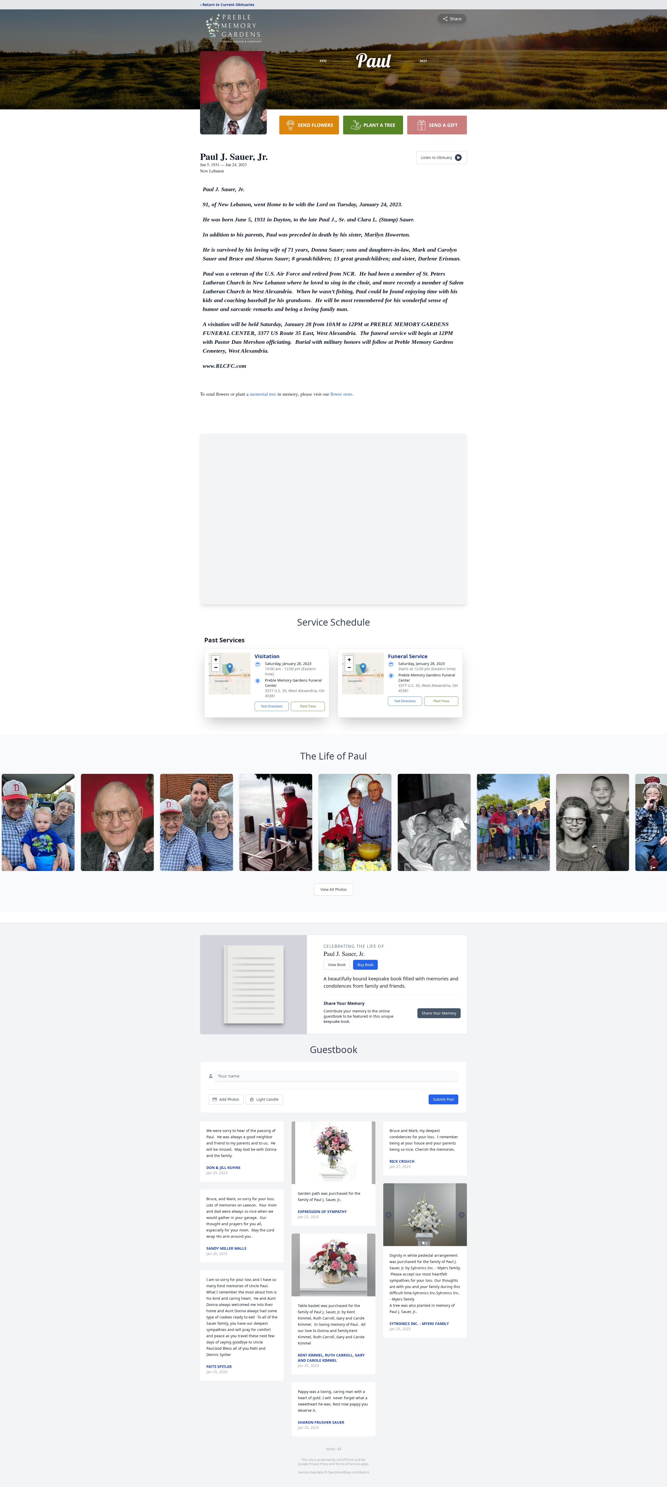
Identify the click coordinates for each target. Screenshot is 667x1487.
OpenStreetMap (339, 1472)
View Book (336, 964)
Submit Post (443, 1099)
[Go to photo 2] (426, 1243)
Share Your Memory (439, 1013)
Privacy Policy (319, 1464)
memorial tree (263, 394)
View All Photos (333, 889)
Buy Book (365, 964)
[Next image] (462, 1215)
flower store (341, 394)
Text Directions (271, 706)
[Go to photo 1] (423, 1243)
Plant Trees (308, 706)
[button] (229, 668)
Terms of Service (348, 1464)
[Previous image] (388, 1215)
